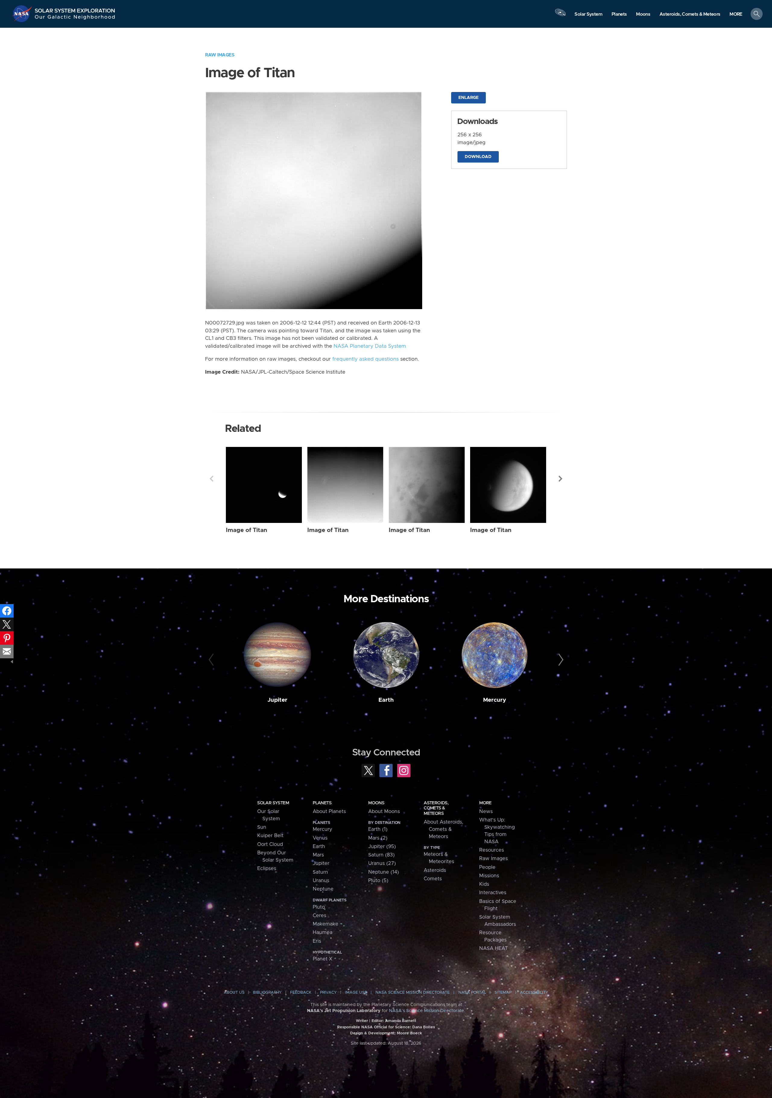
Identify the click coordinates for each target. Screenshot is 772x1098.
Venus (320, 838)
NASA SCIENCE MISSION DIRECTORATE (412, 993)
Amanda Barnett (400, 1021)
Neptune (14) (383, 872)
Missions (489, 875)
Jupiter (277, 700)
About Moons (384, 811)
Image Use (356, 993)
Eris (317, 941)
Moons (376, 803)
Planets (322, 803)
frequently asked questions (365, 359)
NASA (22, 13)
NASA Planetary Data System (370, 346)
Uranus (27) (382, 863)
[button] (736, 14)
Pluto (319, 907)
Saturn (320, 872)
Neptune (323, 889)
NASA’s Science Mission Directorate (426, 1011)
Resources (491, 850)
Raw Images (219, 55)
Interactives (492, 892)
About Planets (329, 811)
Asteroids (435, 870)
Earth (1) (378, 829)
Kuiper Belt (270, 835)
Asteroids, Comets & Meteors (436, 808)
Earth (386, 700)
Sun (261, 827)
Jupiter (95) (382, 846)
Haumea (322, 932)
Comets (433, 878)
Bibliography (267, 993)
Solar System (273, 803)
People (487, 867)
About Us (234, 993)
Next (560, 478)
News (486, 811)
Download (478, 157)
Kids (484, 884)
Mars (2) (378, 838)
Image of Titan (246, 530)
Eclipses (266, 868)
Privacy (328, 993)
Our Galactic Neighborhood (75, 18)
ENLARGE (468, 98)
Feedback (300, 993)
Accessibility (534, 993)
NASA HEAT (493, 948)
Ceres (319, 915)
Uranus (321, 880)
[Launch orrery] (560, 15)
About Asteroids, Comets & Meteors (443, 829)
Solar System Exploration (75, 9)
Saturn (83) (381, 855)
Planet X (322, 959)
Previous (211, 478)
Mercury (494, 700)
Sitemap (503, 993)
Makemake (325, 924)
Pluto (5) (378, 880)
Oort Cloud (270, 844)
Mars (318, 855)
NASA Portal (472, 993)
